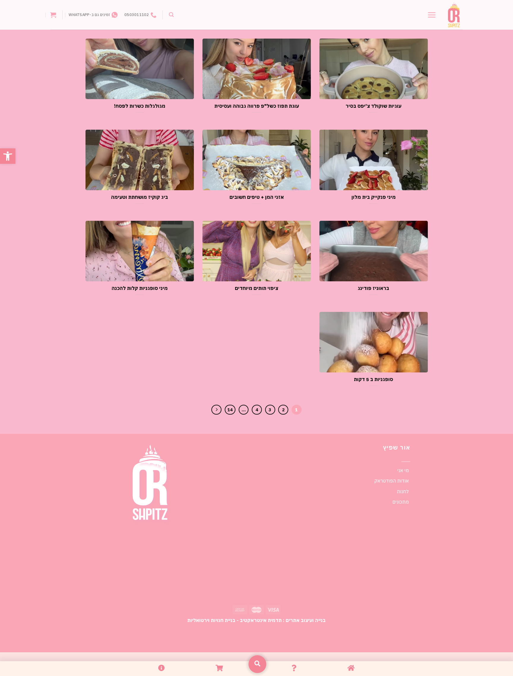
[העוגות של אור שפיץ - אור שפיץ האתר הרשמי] (454, 15)
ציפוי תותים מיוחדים (256, 288)
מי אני (403, 470)
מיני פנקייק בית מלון (374, 197)
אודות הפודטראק (391, 481)
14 (230, 409)
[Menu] (431, 15)
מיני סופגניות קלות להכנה (140, 288)
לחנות (403, 491)
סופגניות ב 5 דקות (373, 379)
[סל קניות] (53, 14)
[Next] (216, 410)
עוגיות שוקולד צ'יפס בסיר (373, 106)
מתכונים (400, 502)
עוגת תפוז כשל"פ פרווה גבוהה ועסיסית (256, 106)
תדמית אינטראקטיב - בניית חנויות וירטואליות (234, 620)
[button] (7, 156)
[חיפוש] (171, 14)
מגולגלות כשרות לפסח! (139, 106)
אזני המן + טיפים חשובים (256, 197)
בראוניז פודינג (373, 288)
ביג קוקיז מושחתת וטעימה (139, 197)
